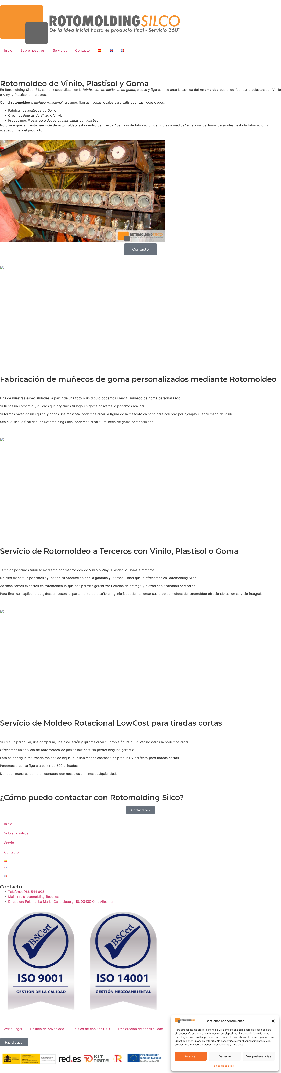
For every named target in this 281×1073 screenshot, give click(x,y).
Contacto (82, 50)
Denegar (224, 1056)
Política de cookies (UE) (91, 1029)
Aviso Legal (13, 1029)
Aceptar (191, 1056)
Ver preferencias (258, 1056)
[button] (273, 1021)
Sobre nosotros (33, 50)
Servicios (60, 50)
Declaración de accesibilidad (140, 1029)
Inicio (8, 50)
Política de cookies (223, 1065)
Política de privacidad (47, 1029)
